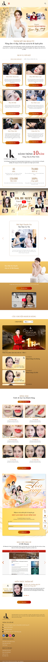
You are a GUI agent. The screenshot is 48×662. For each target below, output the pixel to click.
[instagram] (10, 635)
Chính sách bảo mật (6, 643)
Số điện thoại (11, 526)
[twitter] (7, 635)
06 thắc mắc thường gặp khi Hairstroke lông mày (32, 585)
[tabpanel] (24, 103)
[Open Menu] (9, 3)
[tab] (16, 59)
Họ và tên (10, 521)
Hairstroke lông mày (6, 650)
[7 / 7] (24, 562)
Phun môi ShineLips (6, 652)
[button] (22, 35)
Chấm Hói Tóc (5, 654)
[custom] (13, 635)
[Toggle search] (45, 3)
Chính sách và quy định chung (8, 641)
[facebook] (3, 635)
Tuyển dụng (4, 645)
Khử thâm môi (5, 655)
